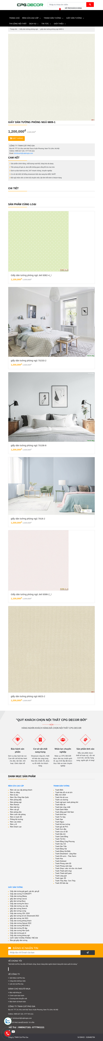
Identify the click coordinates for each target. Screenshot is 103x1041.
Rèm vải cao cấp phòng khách (21, 790)
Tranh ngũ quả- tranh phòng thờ (66, 802)
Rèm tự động (15, 792)
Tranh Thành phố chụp (63, 871)
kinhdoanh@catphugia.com (23, 153)
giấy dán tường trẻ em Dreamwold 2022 (24, 916)
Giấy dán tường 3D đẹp (18, 928)
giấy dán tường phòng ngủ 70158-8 (28, 445)
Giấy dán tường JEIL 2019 (20, 913)
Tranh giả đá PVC (61, 827)
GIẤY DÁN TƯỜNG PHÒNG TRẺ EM (24, 938)
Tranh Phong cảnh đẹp (63, 866)
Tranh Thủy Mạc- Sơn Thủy (65, 881)
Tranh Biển (59, 790)
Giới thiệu (59, 24)
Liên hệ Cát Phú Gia (16, 984)
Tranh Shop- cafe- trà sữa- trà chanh (68, 868)
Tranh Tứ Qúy (60, 817)
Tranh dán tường (52, 18)
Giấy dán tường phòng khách (20, 921)
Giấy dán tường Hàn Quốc (19, 930)
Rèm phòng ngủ (15, 802)
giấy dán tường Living (18, 911)
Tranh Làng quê (61, 876)
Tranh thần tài (60, 805)
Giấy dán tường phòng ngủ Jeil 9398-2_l (31, 594)
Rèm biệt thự (15, 807)
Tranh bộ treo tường (62, 824)
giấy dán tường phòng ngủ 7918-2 (28, 518)
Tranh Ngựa (59, 822)
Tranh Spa (59, 819)
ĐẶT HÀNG (17, 138)
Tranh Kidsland (60, 861)
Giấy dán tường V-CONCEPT (21, 894)
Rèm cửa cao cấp (30, 18)
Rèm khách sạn (15, 827)
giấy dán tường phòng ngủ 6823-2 (28, 696)
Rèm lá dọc (14, 795)
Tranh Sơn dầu (60, 829)
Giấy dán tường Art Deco (19, 904)
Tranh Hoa (59, 859)
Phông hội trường (16, 819)
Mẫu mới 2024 (60, 795)
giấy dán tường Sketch (18, 908)
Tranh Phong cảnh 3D (63, 863)
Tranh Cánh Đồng (61, 837)
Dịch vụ (32, 24)
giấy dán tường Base (17, 901)
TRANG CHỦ (14, 18)
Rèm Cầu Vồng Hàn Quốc (19, 797)
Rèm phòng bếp (15, 800)
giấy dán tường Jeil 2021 (19, 918)
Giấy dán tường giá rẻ (18, 933)
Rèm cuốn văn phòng (17, 814)
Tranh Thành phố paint (63, 873)
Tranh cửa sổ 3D (61, 832)
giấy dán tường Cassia (18, 899)
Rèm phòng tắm (16, 812)
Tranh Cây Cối (60, 844)
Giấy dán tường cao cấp (19, 906)
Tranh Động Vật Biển (62, 851)
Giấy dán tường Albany (18, 896)
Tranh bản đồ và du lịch (63, 792)
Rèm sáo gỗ (14, 809)
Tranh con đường (61, 800)
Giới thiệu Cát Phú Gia (17, 978)
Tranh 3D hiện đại (61, 883)
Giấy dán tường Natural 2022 (20, 923)
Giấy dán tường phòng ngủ (28, 29)
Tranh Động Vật (61, 849)
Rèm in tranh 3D (16, 817)
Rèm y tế (13, 824)
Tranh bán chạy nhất (62, 807)
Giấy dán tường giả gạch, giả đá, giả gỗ (24, 891)
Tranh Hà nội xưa (61, 797)
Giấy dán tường (74, 18)
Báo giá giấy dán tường (18, 940)
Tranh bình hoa (60, 814)
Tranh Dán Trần (61, 846)
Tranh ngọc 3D (60, 878)
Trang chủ (13, 29)
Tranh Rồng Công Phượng (64, 841)
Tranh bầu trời (60, 834)
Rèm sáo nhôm (15, 822)
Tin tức (45, 24)
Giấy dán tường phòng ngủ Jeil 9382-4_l (31, 275)
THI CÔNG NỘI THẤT (18, 24)
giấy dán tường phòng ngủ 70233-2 (28, 360)
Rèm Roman (14, 805)
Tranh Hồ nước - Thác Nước (65, 856)
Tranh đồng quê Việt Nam (64, 812)
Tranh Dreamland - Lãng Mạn (65, 854)
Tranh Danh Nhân (61, 809)
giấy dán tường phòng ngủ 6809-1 (52, 29)
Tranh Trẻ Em (60, 839)
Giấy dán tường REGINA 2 (20, 926)
